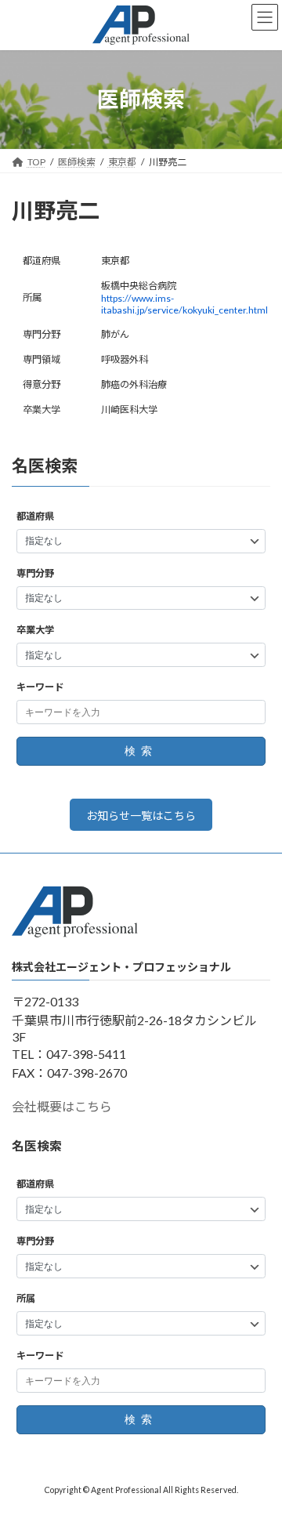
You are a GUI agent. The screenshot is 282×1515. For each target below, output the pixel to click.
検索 (141, 751)
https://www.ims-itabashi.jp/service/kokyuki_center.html (184, 304)
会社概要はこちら (62, 1107)
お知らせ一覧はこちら (141, 815)
